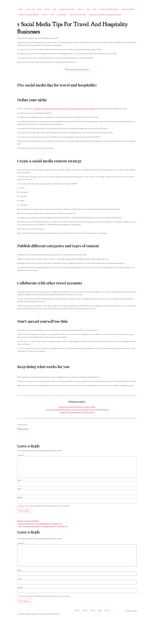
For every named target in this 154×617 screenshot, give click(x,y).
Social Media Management (25, 524)
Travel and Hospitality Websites (29, 15)
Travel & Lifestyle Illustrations (108, 9)
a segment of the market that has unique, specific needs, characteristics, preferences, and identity (65, 109)
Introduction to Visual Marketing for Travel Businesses (77, 412)
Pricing (39, 9)
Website (20, 497)
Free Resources (62, 15)
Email (19, 488)
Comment (21, 455)
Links (52, 15)
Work (88, 9)
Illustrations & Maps (128, 9)
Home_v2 (81, 9)
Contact (47, 9)
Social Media (35, 521)
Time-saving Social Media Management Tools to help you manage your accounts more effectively (77, 410)
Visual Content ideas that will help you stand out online (77, 407)
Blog (54, 9)
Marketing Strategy (23, 521)
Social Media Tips (56, 524)
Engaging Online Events (67, 9)
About (21, 9)
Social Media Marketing (42, 524)
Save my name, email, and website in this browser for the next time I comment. (44, 506)
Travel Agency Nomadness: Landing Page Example (105, 15)
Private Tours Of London (78, 15)
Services (28, 9)
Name (19, 480)
